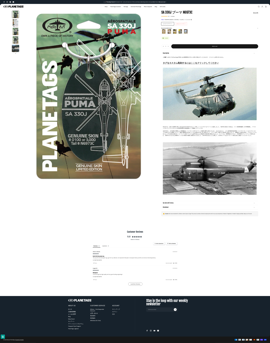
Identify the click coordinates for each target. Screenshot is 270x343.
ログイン (114, 311)
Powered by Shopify (19, 339)
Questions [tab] (104, 246)
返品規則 (92, 315)
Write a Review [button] (172, 243)
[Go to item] (15, 14)
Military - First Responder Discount (97, 310)
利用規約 (92, 318)
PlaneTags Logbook (73, 328)
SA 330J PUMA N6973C (97, 260)
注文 (113, 314)
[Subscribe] (175, 309)
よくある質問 (72, 314)
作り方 (70, 309)
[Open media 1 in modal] (88, 96)
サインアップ (116, 309)
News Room (71, 319)
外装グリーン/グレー (181, 23)
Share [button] (95, 263)
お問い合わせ (94, 313)
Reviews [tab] (96, 246)
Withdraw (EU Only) (95, 320)
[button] (174, 263)
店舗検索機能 (72, 311)
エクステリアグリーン (168, 23)
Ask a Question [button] (159, 243)
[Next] (153, 96)
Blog (69, 316)
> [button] (135, 284)
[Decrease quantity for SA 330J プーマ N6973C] (163, 46)
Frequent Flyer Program (74, 326)
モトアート (71, 321)
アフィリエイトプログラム (75, 324)
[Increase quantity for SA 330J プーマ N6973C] (168, 46)
